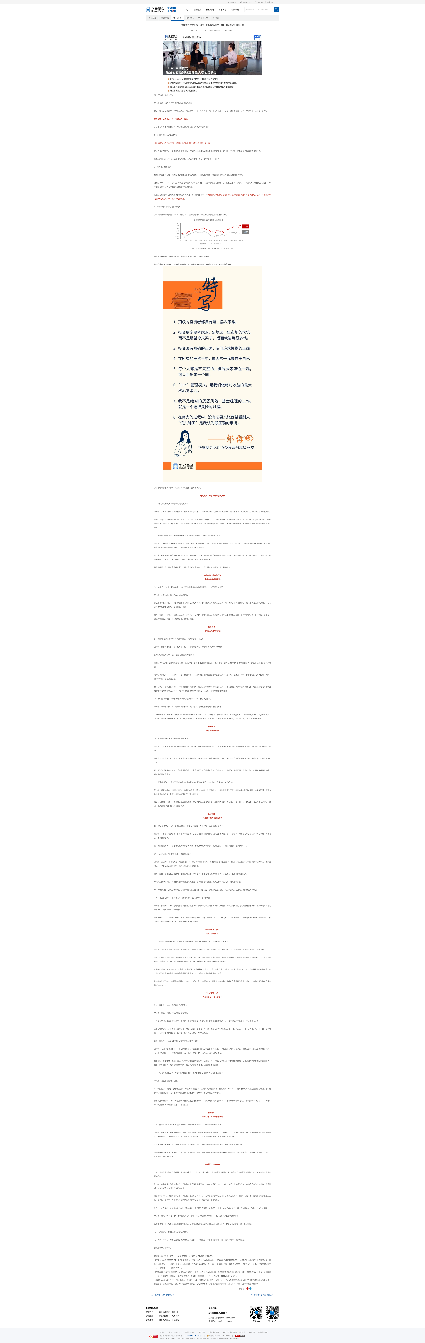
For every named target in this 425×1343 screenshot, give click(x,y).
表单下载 (149, 1320)
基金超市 (198, 10)
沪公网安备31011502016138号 (219, 1336)
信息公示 (175, 1316)
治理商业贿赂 (189, 1332)
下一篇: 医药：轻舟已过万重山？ (262, 1295)
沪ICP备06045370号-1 (194, 1336)
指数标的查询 (164, 1320)
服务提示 (190, 18)
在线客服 (231, 2)
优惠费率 (149, 1316)
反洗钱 (216, 18)
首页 (187, 10)
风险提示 (202, 1332)
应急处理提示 (263, 1332)
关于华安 (235, 10)
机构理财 (210, 10)
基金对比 (175, 1312)
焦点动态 (152, 18)
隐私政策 (242, 1332)
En (278, 2)
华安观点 (177, 18)
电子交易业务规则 (229, 1332)
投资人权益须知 (174, 1332)
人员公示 (252, 1332)
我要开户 (149, 1312)
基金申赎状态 (164, 1312)
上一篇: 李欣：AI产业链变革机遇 (163, 1295)
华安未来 (270, 2)
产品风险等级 (164, 1316)
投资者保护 (203, 18)
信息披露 (165, 18)
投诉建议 (175, 1320)
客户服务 (259, 2)
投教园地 (222, 10)
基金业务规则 (214, 1332)
